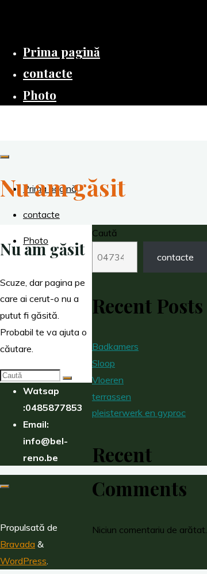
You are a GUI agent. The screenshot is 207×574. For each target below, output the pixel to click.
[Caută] (67, 378)
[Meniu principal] (4, 156)
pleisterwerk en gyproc (139, 412)
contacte (175, 257)
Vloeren (108, 380)
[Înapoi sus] (4, 486)
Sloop (103, 363)
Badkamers (115, 346)
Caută (104, 233)
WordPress (23, 561)
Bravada (17, 544)
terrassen (111, 396)
